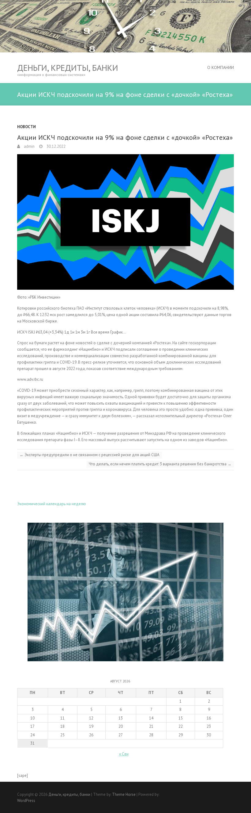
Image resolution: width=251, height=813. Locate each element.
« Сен (124, 754)
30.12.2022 (56, 146)
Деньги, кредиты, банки (67, 67)
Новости (26, 126)
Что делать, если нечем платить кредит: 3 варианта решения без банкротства (160, 464)
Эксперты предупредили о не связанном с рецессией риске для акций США (89, 454)
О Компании (220, 67)
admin (29, 146)
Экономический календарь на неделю (51, 503)
